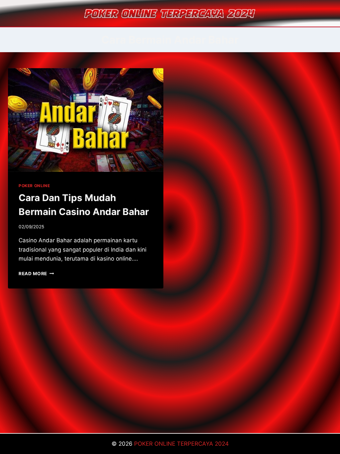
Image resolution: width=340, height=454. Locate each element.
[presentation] (85, 120)
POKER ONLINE (34, 185)
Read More (36, 273)
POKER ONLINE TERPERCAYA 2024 (181, 443)
